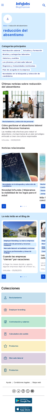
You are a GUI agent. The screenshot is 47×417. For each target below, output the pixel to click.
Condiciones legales (22, 382)
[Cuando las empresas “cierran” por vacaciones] (19, 237)
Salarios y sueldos (11, 58)
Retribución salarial (11, 50)
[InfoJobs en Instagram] (14, 391)
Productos (13, 346)
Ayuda (8, 382)
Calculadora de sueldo (18, 334)
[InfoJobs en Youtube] (32, 391)
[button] (4, 206)
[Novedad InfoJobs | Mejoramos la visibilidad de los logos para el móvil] (20, 181)
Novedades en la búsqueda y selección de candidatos (21, 75)
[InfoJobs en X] (28, 391)
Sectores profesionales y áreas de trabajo (17, 252)
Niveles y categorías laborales (16, 54)
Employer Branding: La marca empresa (19, 241)
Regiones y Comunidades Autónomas (19, 66)
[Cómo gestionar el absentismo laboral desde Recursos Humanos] (23, 118)
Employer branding (17, 310)
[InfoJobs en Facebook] (23, 391)
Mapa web (36, 382)
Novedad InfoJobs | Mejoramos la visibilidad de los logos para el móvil (19, 193)
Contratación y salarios (19, 322)
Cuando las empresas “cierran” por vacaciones (16, 258)
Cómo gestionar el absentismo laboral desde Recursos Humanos (22, 126)
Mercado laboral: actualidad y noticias (19, 248)
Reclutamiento (15, 298)
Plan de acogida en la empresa (16, 70)
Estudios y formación (32, 50)
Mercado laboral (16, 358)
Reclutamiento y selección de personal (18, 121)
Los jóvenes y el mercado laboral (17, 62)
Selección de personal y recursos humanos (17, 244)
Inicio (5, 26)
